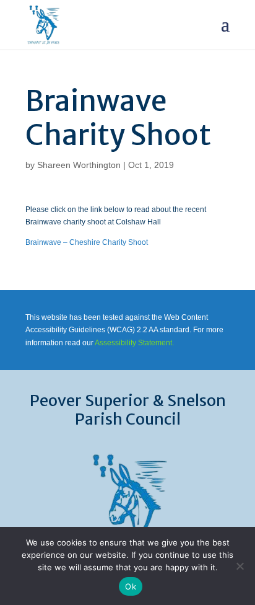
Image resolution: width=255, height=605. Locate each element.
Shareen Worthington (79, 165)
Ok (130, 586)
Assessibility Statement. (134, 342)
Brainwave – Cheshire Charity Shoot (86, 242)
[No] (239, 566)
